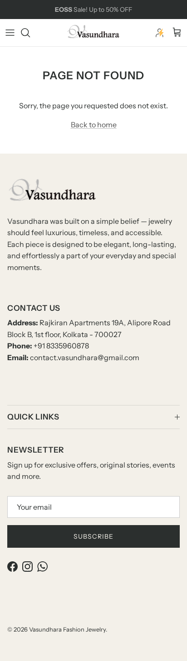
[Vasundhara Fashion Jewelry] (93, 33)
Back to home (94, 124)
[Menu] (10, 33)
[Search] (30, 33)
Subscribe (93, 536)
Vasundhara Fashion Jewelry (67, 629)
